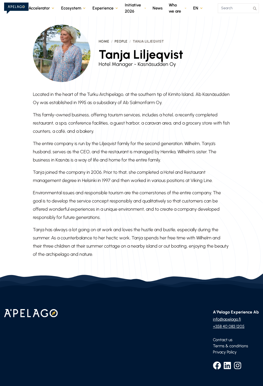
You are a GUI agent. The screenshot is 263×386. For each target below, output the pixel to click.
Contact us (222, 339)
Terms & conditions (230, 345)
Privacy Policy (225, 352)
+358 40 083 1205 (229, 326)
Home (104, 41)
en (195, 8)
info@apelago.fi (227, 319)
